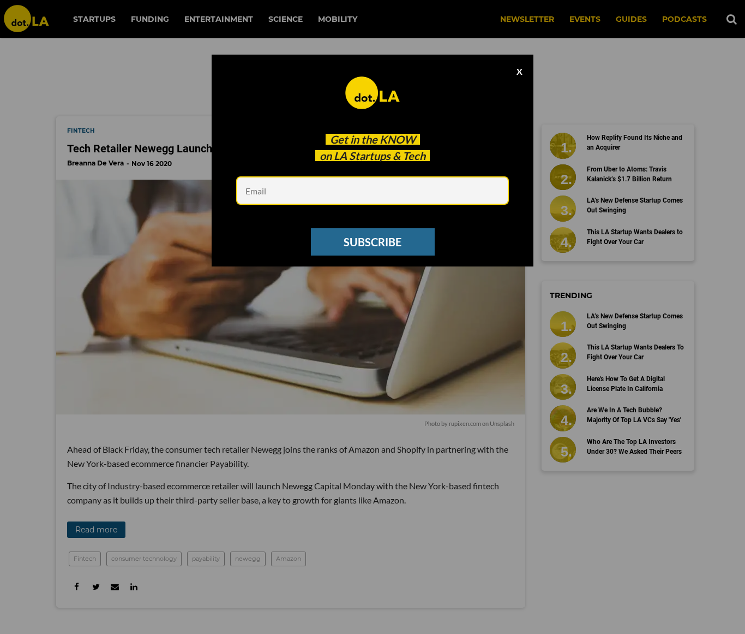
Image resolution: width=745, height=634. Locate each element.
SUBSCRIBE (372, 241)
